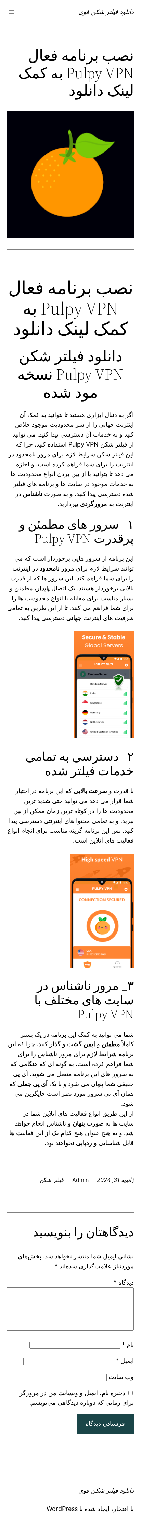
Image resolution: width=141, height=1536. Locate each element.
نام (128, 1344)
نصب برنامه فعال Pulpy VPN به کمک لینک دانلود (70, 308)
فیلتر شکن (52, 1179)
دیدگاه (124, 1282)
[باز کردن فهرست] (11, 12)
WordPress (62, 1508)
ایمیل (125, 1360)
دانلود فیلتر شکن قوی (106, 11)
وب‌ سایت (121, 1376)
